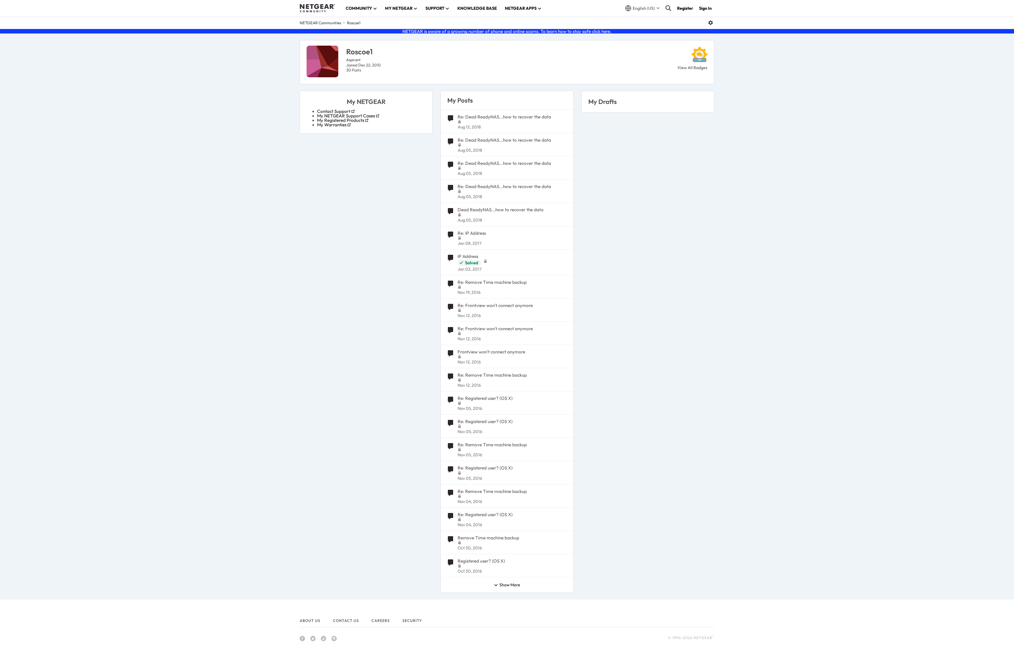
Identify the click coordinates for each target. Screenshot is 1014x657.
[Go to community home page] (317, 8)
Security (412, 620)
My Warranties (331, 124)
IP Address (468, 256)
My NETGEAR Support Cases (346, 115)
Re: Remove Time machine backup (492, 282)
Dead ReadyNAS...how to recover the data (500, 209)
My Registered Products (340, 120)
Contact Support (333, 111)
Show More (509, 585)
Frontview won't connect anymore (491, 351)
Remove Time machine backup (488, 537)
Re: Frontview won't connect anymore (495, 305)
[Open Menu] (710, 22)
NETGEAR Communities (320, 22)
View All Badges (692, 67)
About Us (310, 620)
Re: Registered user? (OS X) (485, 398)
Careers (381, 620)
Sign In (705, 8)
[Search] (668, 8)
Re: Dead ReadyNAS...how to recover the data (504, 116)
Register (685, 8)
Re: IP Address (472, 233)
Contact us (346, 620)
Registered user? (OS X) (481, 561)
